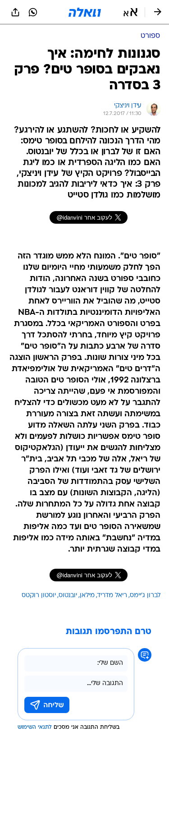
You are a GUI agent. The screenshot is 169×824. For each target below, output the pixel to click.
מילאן (87, 595)
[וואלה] (85, 12)
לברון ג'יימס (145, 595)
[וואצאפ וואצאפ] (32, 12)
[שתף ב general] (15, 12)
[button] (130, 12)
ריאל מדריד (112, 595)
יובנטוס (68, 595)
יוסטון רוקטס (39, 595)
